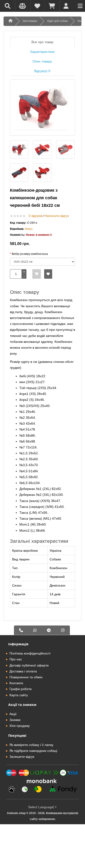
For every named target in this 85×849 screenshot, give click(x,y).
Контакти (16, 683)
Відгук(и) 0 (42, 71)
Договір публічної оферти (29, 665)
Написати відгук (56, 216)
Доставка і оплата (23, 671)
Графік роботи (20, 689)
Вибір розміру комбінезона (30, 254)
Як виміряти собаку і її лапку (31, 745)
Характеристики (42, 52)
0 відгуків (35, 216)
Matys (29, 229)
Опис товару (42, 61)
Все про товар (42, 42)
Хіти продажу (19, 726)
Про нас (15, 659)
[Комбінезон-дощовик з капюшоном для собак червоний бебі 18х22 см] (42, 107)
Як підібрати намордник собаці (33, 751)
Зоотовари (30, 21)
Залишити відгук (21, 756)
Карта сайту (18, 695)
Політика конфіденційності (29, 653)
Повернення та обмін (25, 677)
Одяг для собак (57, 21)
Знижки (15, 720)
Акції (13, 714)
